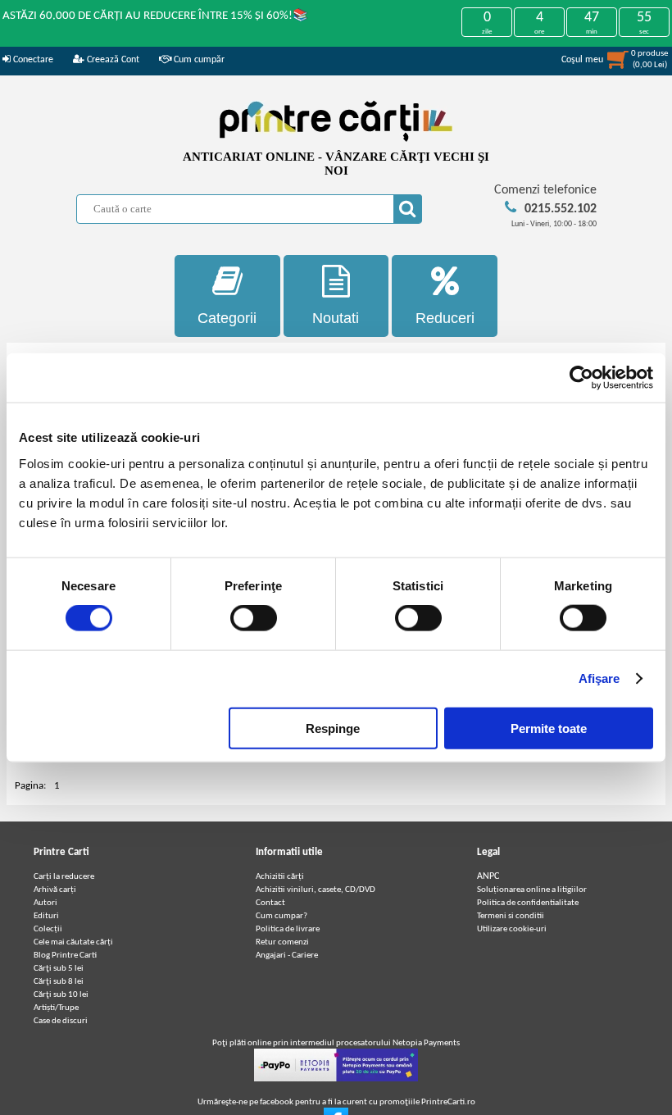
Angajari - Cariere (287, 955)
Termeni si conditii (510, 916)
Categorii (227, 318)
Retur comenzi (282, 942)
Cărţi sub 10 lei (61, 994)
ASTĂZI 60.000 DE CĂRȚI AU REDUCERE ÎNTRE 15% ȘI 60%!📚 (155, 16)
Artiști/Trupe (56, 1008)
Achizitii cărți (280, 876)
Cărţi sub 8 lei (59, 981)
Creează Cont (111, 60)
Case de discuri (61, 1021)
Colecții (48, 929)
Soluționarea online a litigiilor (532, 889)
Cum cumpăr (198, 60)
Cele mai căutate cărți (73, 942)
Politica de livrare (288, 929)
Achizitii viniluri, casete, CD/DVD (315, 889)
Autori (45, 903)
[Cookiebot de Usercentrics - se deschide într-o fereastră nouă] (581, 378)
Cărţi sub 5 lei (59, 968)
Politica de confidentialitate (528, 903)
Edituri (46, 916)
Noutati (335, 318)
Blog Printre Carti (65, 955)
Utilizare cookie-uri (512, 929)
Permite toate (549, 728)
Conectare (32, 60)
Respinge (333, 728)
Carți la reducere (64, 876)
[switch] (253, 618)
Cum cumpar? (281, 916)
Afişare (599, 678)
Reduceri (444, 318)
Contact (270, 903)
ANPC (488, 876)
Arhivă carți (55, 889)
